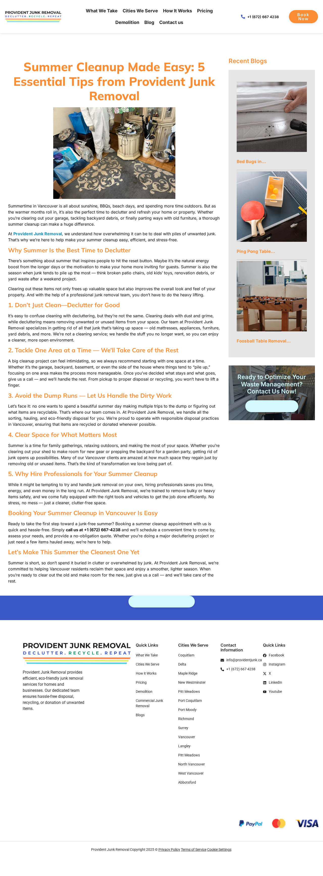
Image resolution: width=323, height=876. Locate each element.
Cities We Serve (140, 10)
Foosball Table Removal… (264, 340)
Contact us (171, 22)
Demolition (127, 22)
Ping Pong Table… (256, 251)
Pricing (205, 10)
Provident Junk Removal (37, 233)
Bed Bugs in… (251, 161)
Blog (149, 22)
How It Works (177, 10)
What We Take (102, 10)
